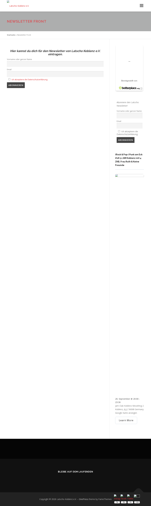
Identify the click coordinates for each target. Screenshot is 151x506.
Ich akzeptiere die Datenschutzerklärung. (30, 79)
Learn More (126, 420)
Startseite (11, 35)
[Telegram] (88, 478)
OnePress (83, 499)
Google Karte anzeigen (126, 412)
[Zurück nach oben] (138, 492)
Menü (141, 5)
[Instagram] (79, 478)
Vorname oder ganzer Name (19, 59)
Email (9, 69)
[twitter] (63, 478)
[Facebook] (71, 478)
